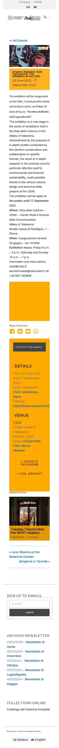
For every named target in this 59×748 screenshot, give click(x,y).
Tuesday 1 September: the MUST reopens (28, 531)
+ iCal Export (29, 473)
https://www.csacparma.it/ (31, 406)
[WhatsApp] (36, 331)
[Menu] (50, 18)
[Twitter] (20, 331)
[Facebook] (12, 331)
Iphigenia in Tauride (34, 561)
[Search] (43, 18)
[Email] (28, 331)
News (17, 397)
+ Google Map (31, 441)
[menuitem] (24, 2)
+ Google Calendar (29, 463)
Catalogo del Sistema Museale (28, 709)
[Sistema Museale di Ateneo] (25, 18)
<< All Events (18, 40)
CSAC (20, 101)
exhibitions (30, 392)
